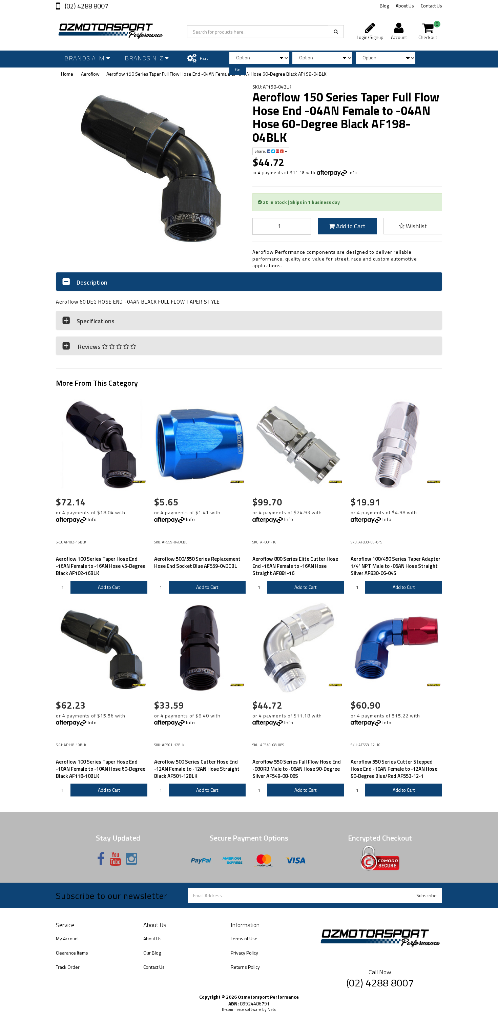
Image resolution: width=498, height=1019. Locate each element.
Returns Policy (245, 966)
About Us (405, 5)
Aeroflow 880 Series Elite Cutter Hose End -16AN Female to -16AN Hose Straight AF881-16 (295, 566)
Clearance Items (72, 952)
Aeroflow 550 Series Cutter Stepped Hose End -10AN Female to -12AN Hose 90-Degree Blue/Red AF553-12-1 (394, 769)
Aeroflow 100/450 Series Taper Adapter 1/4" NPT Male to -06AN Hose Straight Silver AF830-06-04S (395, 566)
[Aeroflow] (139, 482)
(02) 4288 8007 (85, 6)
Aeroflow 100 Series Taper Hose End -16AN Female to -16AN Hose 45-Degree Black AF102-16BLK (100, 566)
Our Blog (152, 952)
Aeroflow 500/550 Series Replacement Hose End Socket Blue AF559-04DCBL (197, 562)
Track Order (68, 966)
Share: (260, 151)
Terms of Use (244, 938)
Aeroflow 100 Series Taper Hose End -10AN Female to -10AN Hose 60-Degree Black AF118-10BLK (100, 769)
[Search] (336, 31)
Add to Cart (350, 226)
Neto (272, 1009)
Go (238, 69)
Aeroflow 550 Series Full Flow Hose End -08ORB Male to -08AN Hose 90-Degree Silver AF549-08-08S (296, 769)
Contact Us (431, 5)
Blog (384, 5)
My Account (67, 938)
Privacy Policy (244, 952)
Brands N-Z (145, 58)
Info (353, 172)
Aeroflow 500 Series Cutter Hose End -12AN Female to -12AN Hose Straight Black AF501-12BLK (197, 769)
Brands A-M (85, 58)
